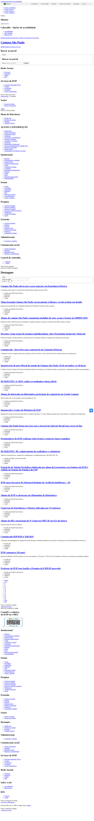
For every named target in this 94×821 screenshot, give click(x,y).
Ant (5, 582)
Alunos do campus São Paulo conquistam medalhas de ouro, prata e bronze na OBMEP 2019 (44, 318)
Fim (5, 602)
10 (5, 587)
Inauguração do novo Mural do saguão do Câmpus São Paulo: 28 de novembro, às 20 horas (43, 365)
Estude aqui (7, 118)
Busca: (4, 63)
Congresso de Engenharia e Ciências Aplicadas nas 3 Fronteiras (30, 508)
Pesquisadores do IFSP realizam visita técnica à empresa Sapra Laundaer (35, 438)
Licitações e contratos (10, 241)
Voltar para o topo (6, 606)
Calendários (7, 189)
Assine (6, 797)
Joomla (29, 805)
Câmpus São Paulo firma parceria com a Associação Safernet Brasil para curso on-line (41, 426)
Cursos (6, 186)
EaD (5, 193)
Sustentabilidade (9, 178)
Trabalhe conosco (9, 123)
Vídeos (7, 263)
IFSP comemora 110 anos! (13, 552)
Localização (7, 88)
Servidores (7, 142)
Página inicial (5, 96)
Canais (84, 4)
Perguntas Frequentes (10, 147)
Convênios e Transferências (12, 137)
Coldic (6, 165)
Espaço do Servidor (10, 105)
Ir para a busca (9, 11)
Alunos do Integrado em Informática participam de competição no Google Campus (40, 394)
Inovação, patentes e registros (12, 210)
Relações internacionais (11, 177)
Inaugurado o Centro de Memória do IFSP (21, 410)
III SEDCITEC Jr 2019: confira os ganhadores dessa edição (29, 381)
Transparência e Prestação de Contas (15, 151)
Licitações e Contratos (10, 141)
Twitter (6, 777)
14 (5, 593)
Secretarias (7, 188)
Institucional (7, 131)
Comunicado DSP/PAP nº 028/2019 (17, 536)
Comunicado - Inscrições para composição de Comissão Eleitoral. (31, 349)
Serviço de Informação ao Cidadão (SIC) (16, 146)
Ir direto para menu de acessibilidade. (11, 1)
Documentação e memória (12, 160)
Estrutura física (8, 162)
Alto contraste (8, 33)
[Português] (2, 23)
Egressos (7, 121)
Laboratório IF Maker (10, 233)
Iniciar (6, 580)
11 (5, 588)
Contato (6, 86)
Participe (53, 4)
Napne (6, 173)
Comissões (7, 168)
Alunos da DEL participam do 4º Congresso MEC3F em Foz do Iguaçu (34, 521)
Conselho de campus (10, 167)
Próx (5, 600)
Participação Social (9, 134)
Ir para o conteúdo (10, 7)
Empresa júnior (8, 228)
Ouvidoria (7, 90)
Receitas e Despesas (10, 139)
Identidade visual (9, 252)
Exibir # (5, 281)
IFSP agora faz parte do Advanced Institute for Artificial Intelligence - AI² (35, 482)
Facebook (7, 773)
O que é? (7, 796)
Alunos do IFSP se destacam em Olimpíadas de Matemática (29, 495)
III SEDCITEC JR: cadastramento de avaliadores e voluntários (30, 451)
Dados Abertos (8, 149)
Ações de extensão (9, 223)
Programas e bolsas (10, 194)
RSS (5, 778)
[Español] (7, 23)
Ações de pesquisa (9, 205)
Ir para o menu (9, 9)
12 (5, 590)
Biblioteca (7, 191)
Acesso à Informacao (10, 91)
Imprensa (7, 250)
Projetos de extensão (10, 230)
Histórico (7, 158)
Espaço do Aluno (9, 104)
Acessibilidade (8, 31)
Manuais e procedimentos (11, 254)
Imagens (7, 261)
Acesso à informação (64, 4)
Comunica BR (44, 4)
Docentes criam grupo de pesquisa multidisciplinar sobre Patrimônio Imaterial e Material (43, 334)
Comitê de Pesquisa (10, 214)
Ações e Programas (10, 132)
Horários (6, 172)
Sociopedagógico (9, 196)
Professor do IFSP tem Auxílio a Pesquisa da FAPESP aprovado (31, 568)
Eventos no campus (10, 120)
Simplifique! (34, 4)
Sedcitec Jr (7, 231)
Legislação (76, 4)
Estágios (6, 225)
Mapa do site (8, 35)
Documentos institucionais (12, 170)
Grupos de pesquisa (10, 209)
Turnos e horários (9, 198)
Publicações (7, 212)
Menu (2, 109)
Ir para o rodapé (9, 12)
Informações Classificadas (11, 144)
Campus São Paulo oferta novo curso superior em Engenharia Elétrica (34, 286)
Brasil (9, 4)
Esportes (6, 226)
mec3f (6, 215)
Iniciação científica (9, 207)
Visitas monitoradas (10, 249)
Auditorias (7, 136)
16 (5, 597)
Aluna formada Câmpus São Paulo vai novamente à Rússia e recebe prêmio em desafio (41, 302)
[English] (4, 23)
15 (5, 595)
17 (5, 598)
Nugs (6, 175)
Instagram (7, 775)
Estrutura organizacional (11, 163)
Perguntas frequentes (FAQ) (12, 85)
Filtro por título (7, 279)
